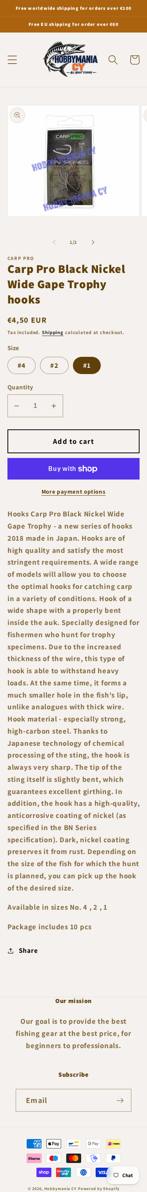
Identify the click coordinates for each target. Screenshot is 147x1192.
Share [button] (28, 950)
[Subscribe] (120, 1100)
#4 (22, 365)
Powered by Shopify (99, 1188)
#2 (54, 365)
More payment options (74, 491)
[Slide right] (93, 242)
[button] (12, 60)
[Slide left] (54, 242)
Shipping (53, 332)
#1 (87, 365)
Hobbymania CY (60, 1188)
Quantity (20, 387)
